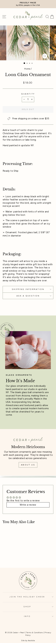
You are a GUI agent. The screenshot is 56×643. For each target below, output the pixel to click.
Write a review (28, 504)
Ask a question (28, 296)
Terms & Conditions (34, 632)
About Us (28, 465)
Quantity (28, 94)
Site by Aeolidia (28, 640)
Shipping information (28, 289)
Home (27, 68)
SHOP (27, 607)
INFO (27, 616)
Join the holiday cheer (27, 597)
